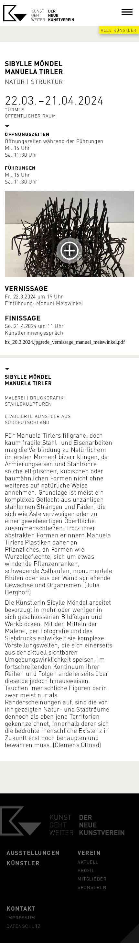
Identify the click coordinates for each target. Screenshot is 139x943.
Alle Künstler (119, 30)
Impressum (21, 917)
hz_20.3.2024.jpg (23, 342)
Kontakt (21, 908)
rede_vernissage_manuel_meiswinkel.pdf (83, 342)
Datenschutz (23, 926)
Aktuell (88, 862)
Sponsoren (92, 887)
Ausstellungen (33, 852)
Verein (89, 852)
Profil (86, 870)
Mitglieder (92, 878)
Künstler (23, 863)
